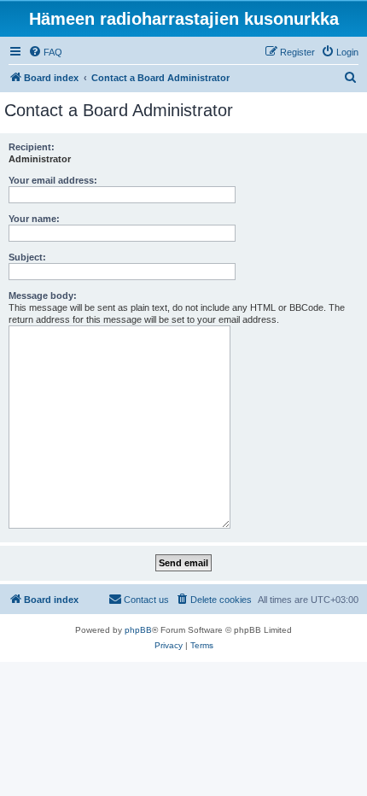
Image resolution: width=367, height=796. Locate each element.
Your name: (34, 219)
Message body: (43, 295)
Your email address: (53, 180)
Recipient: (32, 147)
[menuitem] (45, 52)
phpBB (138, 630)
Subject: (27, 257)
